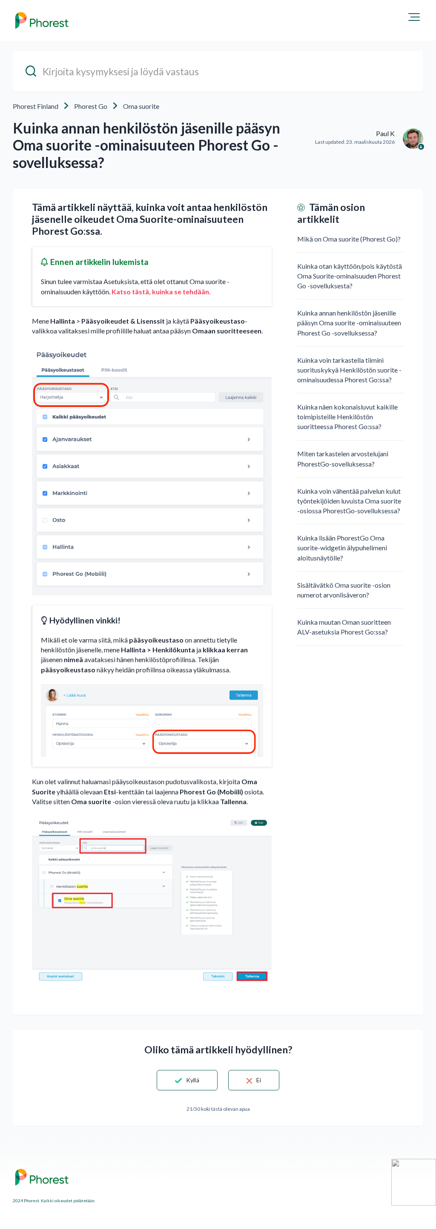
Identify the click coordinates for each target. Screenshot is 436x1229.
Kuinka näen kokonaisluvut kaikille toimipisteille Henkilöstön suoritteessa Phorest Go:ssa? (347, 416)
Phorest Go (90, 106)
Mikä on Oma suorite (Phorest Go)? (349, 239)
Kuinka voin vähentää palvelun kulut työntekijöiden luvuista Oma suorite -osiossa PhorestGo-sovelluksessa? (349, 501)
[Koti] (42, 20)
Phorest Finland (35, 106)
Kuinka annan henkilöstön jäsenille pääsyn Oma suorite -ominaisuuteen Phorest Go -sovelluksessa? (349, 322)
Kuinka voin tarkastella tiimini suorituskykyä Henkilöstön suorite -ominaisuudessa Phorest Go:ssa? (349, 370)
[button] (414, 17)
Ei (258, 1080)
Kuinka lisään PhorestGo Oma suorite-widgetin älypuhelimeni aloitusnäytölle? (342, 547)
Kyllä (192, 1080)
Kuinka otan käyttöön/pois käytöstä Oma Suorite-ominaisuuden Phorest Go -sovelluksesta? (349, 276)
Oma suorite (141, 106)
